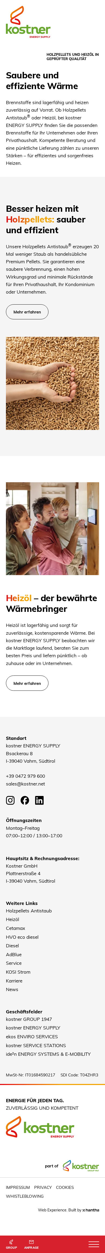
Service (14, 963)
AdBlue (14, 954)
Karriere (14, 980)
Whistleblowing (25, 1196)
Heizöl (12, 919)
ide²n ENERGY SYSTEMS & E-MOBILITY (48, 1054)
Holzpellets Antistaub (29, 910)
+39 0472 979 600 (25, 776)
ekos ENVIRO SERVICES (32, 1036)
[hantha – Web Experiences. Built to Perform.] (91, 1210)
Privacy (43, 1187)
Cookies (65, 1187)
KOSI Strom (18, 972)
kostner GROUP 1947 (29, 1019)
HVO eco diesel (22, 937)
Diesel (12, 945)
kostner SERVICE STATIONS (36, 1045)
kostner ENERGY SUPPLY (33, 1027)
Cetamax (15, 928)
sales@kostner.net (25, 783)
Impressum (18, 1187)
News (12, 989)
